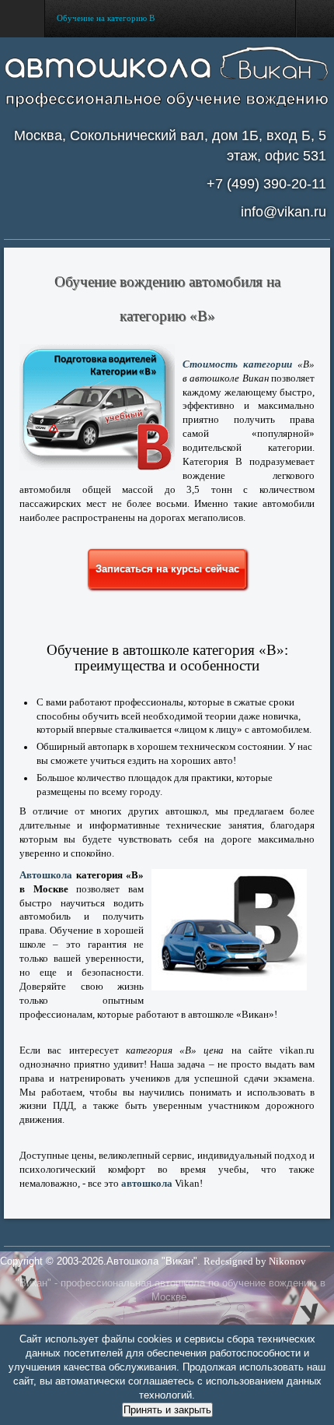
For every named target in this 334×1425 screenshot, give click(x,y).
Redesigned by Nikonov (255, 1261)
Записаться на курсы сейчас (167, 569)
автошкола (146, 1183)
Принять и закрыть (167, 1410)
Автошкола (45, 875)
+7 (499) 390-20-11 (266, 184)
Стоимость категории (237, 364)
